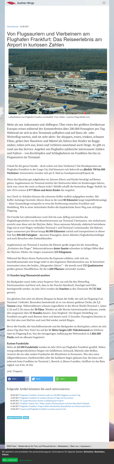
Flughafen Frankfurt (14, 417)
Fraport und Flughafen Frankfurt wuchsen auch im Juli (43, 409)
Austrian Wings (25, 3)
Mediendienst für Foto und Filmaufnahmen (37, 446)
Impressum (85, 446)
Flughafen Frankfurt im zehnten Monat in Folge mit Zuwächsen (47, 398)
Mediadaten (63, 446)
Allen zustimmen (10, 459)
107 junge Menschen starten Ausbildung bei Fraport (42, 400)
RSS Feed (11, 446)
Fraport (25, 417)
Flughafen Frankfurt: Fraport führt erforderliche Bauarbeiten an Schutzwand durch (55, 406)
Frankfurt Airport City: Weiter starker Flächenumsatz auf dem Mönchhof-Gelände (54, 403)
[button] (18, 379)
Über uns (74, 446)
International (12, 26)
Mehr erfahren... (26, 460)
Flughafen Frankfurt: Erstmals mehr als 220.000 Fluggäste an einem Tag (50, 395)
